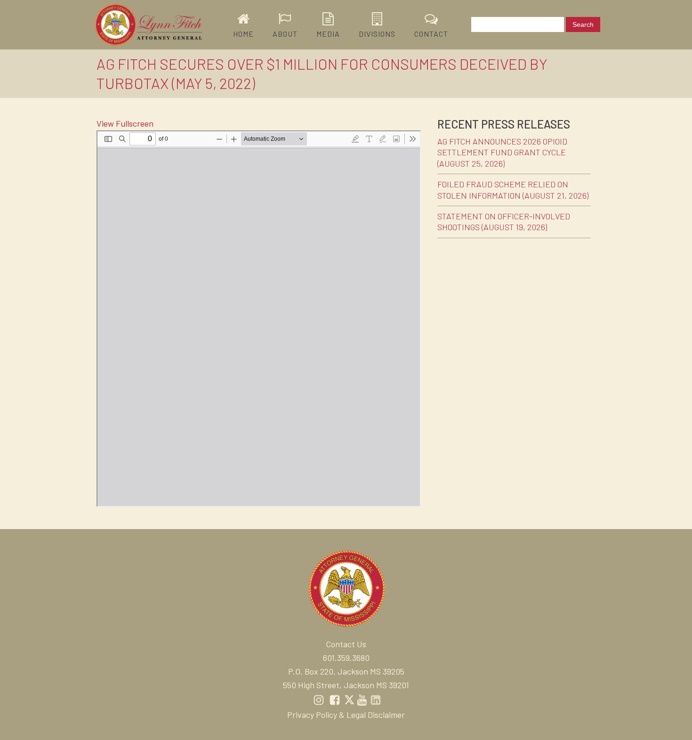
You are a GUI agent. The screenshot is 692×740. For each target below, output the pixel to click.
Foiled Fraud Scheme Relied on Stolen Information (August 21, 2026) (512, 189)
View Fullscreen (125, 123)
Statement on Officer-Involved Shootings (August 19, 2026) (503, 221)
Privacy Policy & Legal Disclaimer (346, 714)
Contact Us (346, 644)
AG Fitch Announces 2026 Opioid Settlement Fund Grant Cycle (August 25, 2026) (502, 152)
